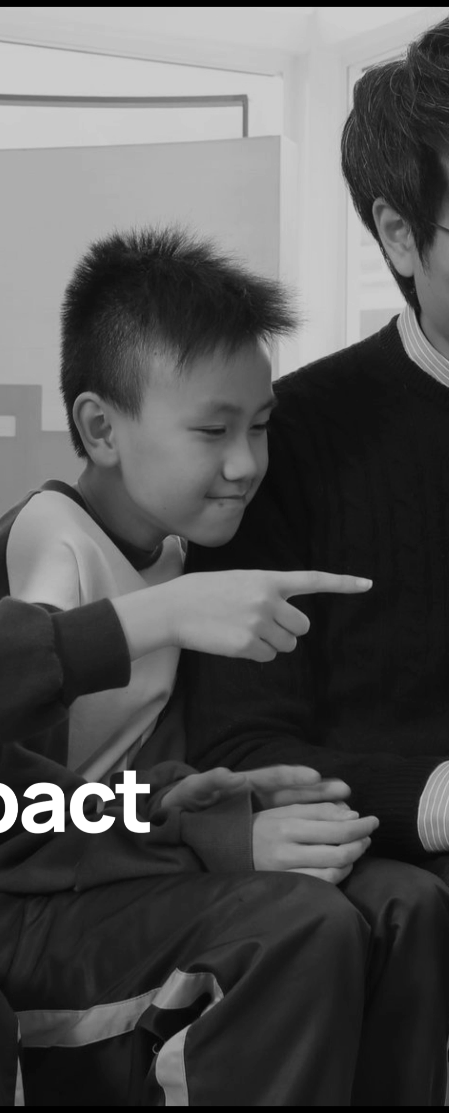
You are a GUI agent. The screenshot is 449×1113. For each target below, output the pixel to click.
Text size (153, 1089)
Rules (94, 1089)
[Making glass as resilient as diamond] (224, 288)
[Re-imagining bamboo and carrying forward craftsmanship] (374, 598)
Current (42, 740)
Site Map (83, 1089)
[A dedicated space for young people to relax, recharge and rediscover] (299, 443)
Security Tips (136, 1089)
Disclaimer (118, 1089)
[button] (47, 143)
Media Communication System (55, 1089)
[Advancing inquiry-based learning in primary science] (74, 443)
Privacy (104, 1089)
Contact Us (24, 1089)
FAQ (12, 1089)
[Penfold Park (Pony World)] (149, 598)
